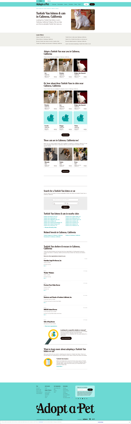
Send (90, 389)
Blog (54, 389)
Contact (55, 390)
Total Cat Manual (39, 393)
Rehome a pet (38, 389)
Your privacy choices (66, 397)
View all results (65, 134)
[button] (54, 77)
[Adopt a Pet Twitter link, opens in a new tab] (78, 398)
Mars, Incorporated (66, 394)
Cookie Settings (59, 419)
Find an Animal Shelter (66, 338)
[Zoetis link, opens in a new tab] (93, 419)
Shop (79, 4)
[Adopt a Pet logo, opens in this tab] (65, 410)
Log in (46, 397)
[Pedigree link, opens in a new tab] (90, 419)
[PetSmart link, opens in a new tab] (85, 419)
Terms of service (66, 390)
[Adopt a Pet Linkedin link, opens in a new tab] (87, 398)
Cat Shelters (47, 394)
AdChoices (65, 396)
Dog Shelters (47, 393)
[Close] (129, 422)
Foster (75, 4)
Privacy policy (65, 389)
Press (55, 392)
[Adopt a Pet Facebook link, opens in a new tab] (76, 398)
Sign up (92, 4)
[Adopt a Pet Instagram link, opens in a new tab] (85, 398)
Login (86, 4)
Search (65, 207)
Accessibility (65, 393)
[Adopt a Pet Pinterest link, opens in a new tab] (81, 398)
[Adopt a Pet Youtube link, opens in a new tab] (83, 398)
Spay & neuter (38, 390)
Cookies (64, 392)
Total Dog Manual (39, 392)
